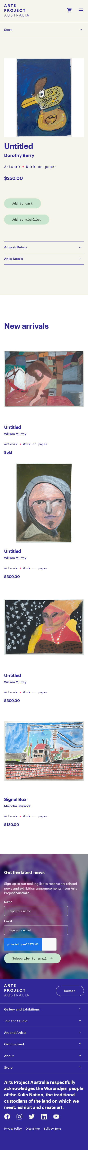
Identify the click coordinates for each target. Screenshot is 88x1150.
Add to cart (22, 203)
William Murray (15, 434)
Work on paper (41, 167)
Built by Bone (52, 1128)
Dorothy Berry (19, 155)
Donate (70, 991)
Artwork (12, 167)
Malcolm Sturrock (17, 806)
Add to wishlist (26, 219)
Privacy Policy (13, 1128)
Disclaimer (33, 1128)
